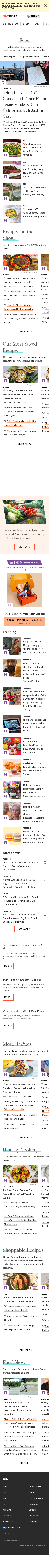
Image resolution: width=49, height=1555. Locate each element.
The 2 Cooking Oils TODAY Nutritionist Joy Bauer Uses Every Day (19, 1206)
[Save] (5, 155)
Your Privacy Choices (15, 1528)
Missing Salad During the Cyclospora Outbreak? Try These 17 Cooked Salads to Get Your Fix (21, 1105)
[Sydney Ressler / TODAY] (20, 262)
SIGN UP (23, 547)
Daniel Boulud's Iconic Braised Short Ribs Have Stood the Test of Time (20, 295)
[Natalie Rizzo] (20, 1068)
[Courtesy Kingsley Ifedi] (20, 1386)
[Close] (45, 6)
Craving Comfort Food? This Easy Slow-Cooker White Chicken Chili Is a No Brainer (18, 394)
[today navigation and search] (45, 16)
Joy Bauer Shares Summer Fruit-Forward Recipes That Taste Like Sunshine (18, 1194)
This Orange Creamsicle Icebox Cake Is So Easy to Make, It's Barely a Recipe (21, 318)
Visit (4, 1504)
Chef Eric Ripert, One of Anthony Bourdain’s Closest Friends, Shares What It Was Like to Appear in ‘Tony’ (21, 1450)
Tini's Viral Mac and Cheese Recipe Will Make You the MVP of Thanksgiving (19, 411)
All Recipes (9, 56)
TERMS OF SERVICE (35, 1487)
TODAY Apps (7, 1510)
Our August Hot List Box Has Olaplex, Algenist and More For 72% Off (21, 6)
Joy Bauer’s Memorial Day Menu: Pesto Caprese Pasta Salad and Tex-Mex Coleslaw (20, 1220)
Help (4, 1498)
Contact (6, 1493)
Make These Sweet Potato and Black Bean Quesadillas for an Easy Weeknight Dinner (19, 1088)
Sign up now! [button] (25, 444)
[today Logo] (5, 1479)
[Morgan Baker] (20, 374)
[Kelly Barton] (20, 1174)
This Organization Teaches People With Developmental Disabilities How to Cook (20, 1436)
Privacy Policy (7, 1522)
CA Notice (6, 1533)
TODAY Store (34, 1516)
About (5, 1487)
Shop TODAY (33, 1522)
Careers (32, 1493)
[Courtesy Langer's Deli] (24, 73)
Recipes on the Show (29, 56)
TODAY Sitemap (34, 1504)
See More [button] (25, 331)
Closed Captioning (36, 1498)
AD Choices (7, 1516)
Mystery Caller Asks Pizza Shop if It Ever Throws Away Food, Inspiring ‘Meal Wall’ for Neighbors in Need (20, 1423)
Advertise (32, 1510)
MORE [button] (7, 966)
